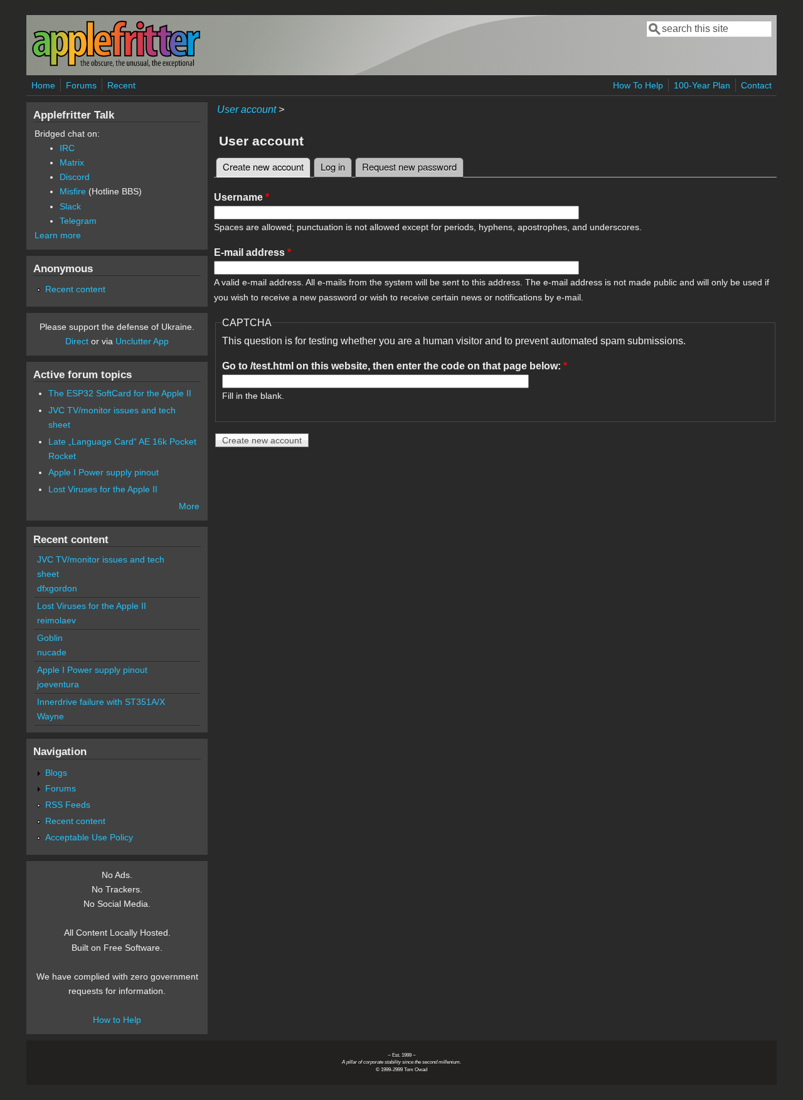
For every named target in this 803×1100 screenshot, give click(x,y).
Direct (76, 341)
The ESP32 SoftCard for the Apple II (119, 393)
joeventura (58, 684)
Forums (81, 85)
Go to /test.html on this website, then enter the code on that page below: (394, 366)
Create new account (267, 166)
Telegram (78, 221)
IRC (67, 148)
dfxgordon (57, 588)
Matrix (72, 162)
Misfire (73, 191)
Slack (70, 206)
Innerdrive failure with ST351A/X (101, 702)
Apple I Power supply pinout (103, 472)
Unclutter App (142, 341)
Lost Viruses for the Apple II (102, 489)
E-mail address (252, 252)
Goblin (50, 638)
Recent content (75, 289)
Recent (121, 85)
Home (43, 85)
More (189, 506)
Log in (333, 166)
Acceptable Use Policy (89, 837)
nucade (51, 652)
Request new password (409, 166)
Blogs (56, 773)
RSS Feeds (67, 805)
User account (246, 109)
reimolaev (56, 620)
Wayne (50, 716)
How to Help (117, 1020)
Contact (756, 85)
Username (241, 197)
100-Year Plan (702, 85)
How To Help (638, 85)
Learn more (58, 235)
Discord (75, 177)
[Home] (116, 65)
